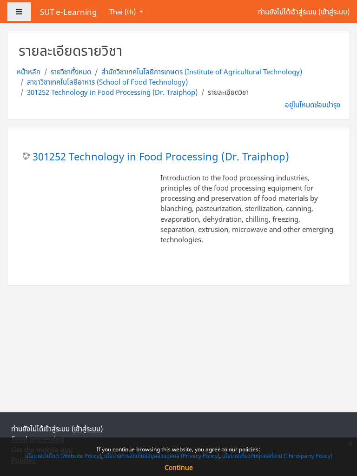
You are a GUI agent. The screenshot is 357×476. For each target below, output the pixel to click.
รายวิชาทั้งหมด (71, 71)
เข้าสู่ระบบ (334, 11)
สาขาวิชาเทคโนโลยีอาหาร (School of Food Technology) (107, 81)
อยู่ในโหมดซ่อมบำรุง (312, 104)
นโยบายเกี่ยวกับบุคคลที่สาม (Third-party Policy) (277, 456)
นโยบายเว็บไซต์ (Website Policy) (63, 456)
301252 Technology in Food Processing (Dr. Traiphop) (112, 92)
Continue (179, 467)
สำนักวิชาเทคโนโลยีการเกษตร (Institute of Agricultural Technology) (201, 71)
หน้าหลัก (28, 71)
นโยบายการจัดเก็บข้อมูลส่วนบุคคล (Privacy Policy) (161, 456)
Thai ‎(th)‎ (123, 11)
